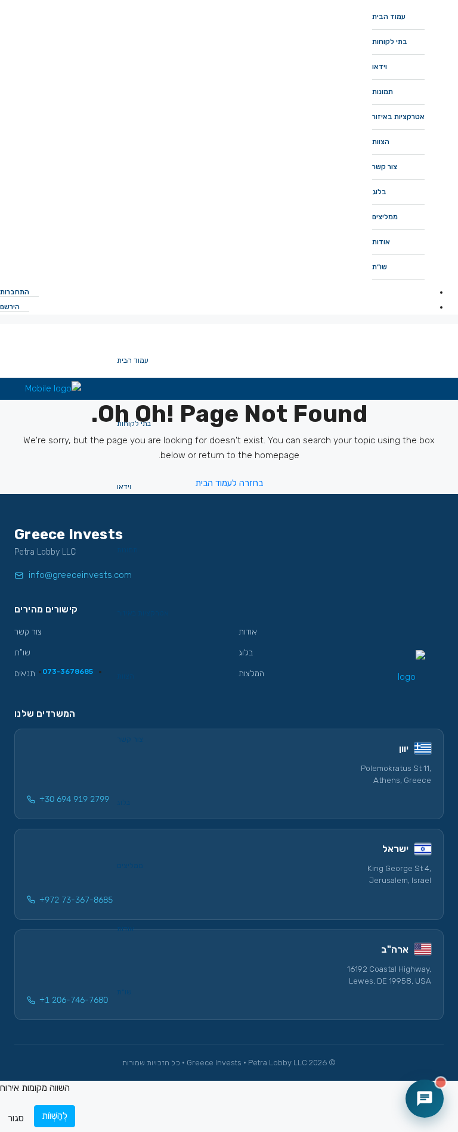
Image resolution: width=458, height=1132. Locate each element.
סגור (16, 1118)
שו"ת (22, 653)
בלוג (379, 192)
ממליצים (385, 217)
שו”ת (379, 267)
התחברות (15, 292)
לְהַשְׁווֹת (54, 1116)
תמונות (382, 92)
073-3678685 (67, 671)
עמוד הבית (389, 17)
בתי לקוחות (389, 42)
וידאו (379, 67)
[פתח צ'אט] (425, 1099)
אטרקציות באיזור (398, 117)
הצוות (380, 142)
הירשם (10, 307)
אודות (381, 242)
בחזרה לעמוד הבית (229, 483)
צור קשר (384, 167)
